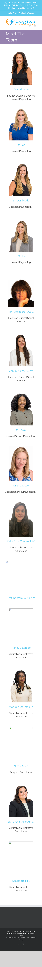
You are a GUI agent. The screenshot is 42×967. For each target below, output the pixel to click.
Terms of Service (25, 938)
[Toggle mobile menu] (35, 26)
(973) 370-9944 (12, 2)
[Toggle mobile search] (30, 26)
